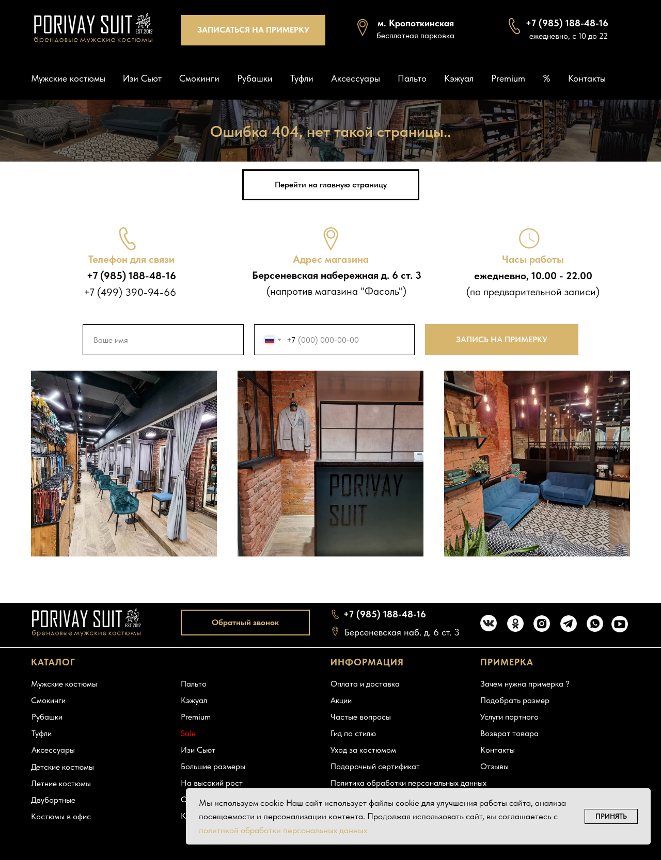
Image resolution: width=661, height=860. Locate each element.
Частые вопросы (360, 717)
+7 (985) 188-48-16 (384, 614)
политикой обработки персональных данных (283, 830)
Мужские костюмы (68, 78)
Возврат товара (509, 733)
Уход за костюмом (363, 750)
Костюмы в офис (61, 816)
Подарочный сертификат (375, 766)
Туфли (301, 78)
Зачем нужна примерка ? (525, 684)
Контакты (587, 78)
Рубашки (255, 78)
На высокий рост (212, 783)
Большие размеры (213, 766)
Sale (188, 733)
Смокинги (199, 78)
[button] (253, 30)
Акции (341, 700)
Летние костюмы (61, 783)
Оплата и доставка (365, 684)
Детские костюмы (62, 767)
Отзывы (494, 766)
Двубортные (53, 800)
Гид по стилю (353, 733)
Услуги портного (509, 717)
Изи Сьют (142, 78)
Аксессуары (355, 78)
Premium (508, 78)
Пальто (412, 78)
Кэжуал (459, 78)
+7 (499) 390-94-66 (130, 292)
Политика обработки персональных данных (408, 783)
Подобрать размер (514, 700)
